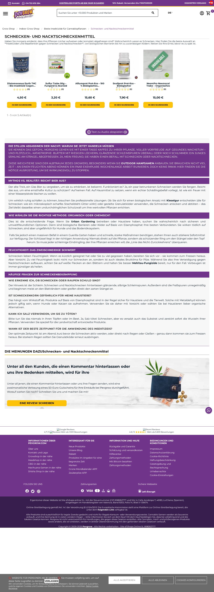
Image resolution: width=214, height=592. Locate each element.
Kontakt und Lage (38, 452)
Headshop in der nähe (40, 460)
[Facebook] (27, 491)
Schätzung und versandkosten (126, 450)
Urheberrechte (158, 471)
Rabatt (72, 454)
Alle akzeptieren (124, 580)
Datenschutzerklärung (162, 452)
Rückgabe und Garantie (122, 446)
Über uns (33, 448)
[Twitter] (33, 491)
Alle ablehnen (158, 580)
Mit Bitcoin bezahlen (120, 461)
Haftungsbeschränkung (163, 460)
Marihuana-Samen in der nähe (44, 467)
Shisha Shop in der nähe (41, 471)
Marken (73, 465)
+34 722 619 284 (32, 3)
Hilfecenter (115, 454)
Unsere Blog (75, 450)
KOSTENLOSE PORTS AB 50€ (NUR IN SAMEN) (81, 3)
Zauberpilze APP (78, 472)
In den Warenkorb (22, 105)
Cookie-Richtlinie (159, 456)
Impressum (156, 448)
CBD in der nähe (37, 463)
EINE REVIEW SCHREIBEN (37, 403)
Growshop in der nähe (40, 456)
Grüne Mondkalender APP (83, 469)
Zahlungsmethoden (120, 457)
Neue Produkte (77, 446)
